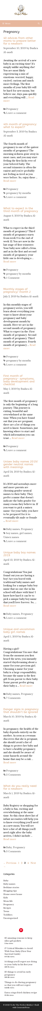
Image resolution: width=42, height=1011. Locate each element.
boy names (12, 533)
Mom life (8, 901)
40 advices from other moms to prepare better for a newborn (19, 40)
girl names (25, 533)
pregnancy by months (18, 193)
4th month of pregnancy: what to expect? (20, 126)
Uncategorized (10, 918)
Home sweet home (12, 894)
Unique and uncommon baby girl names (19, 631)
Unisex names (11, 537)
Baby (9, 847)
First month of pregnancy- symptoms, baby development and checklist (18, 380)
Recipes (7, 908)
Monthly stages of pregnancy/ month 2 (17, 290)
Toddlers (7, 915)
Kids (5, 898)
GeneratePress (23, 1007)
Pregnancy (12, 109)
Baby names (13, 529)
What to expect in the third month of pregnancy (20, 210)
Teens (6, 911)
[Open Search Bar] (38, 23)
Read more (9, 181)
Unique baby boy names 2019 (19, 554)
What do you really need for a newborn (20, 787)
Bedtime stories (11, 887)
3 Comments (13, 851)
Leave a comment (16, 113)
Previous (9, 863)
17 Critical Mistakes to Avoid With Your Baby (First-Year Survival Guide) (18, 951)
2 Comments (13, 774)
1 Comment (12, 278)
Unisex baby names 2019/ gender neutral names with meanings (20, 464)
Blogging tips (10, 891)
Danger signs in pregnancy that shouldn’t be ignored (21, 711)
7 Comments (13, 698)
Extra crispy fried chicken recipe (20, 992)
